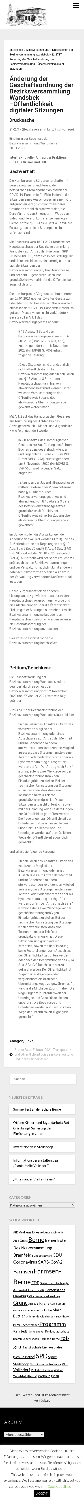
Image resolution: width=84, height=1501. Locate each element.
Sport (52, 1357)
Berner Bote (55, 1240)
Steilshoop (21, 1364)
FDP (35, 1282)
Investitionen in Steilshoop (33, 1147)
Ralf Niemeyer (36, 1331)
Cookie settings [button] (59, 1486)
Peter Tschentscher (26, 1325)
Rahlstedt (20, 1331)
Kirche (44, 1303)
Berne (36, 1239)
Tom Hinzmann (39, 1364)
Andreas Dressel (31, 1232)
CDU (57, 1254)
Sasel (28, 1347)
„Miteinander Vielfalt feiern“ (34, 1179)
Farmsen (23, 1272)
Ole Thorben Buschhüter (55, 1316)
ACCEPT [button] (42, 1493)
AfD (15, 1232)
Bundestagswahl (42, 1255)
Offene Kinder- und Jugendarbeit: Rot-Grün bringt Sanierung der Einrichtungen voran (42, 1128)
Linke (48, 1310)
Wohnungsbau (48, 1376)
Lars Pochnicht (34, 1310)
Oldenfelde (32, 1316)
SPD (41, 1355)
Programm (52, 1323)
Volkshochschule (42, 1370)
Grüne (20, 1303)
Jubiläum (33, 1303)
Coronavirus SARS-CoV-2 (37, 1261)
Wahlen (58, 1370)
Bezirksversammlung (36, 49)
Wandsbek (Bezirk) (25, 1376)
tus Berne (55, 1364)
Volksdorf (21, 1369)
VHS (65, 1364)
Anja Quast (20, 1240)
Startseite (15, 49)
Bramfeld (22, 1254)
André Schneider (54, 1232)
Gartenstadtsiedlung (47, 1296)
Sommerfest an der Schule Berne (37, 1109)
